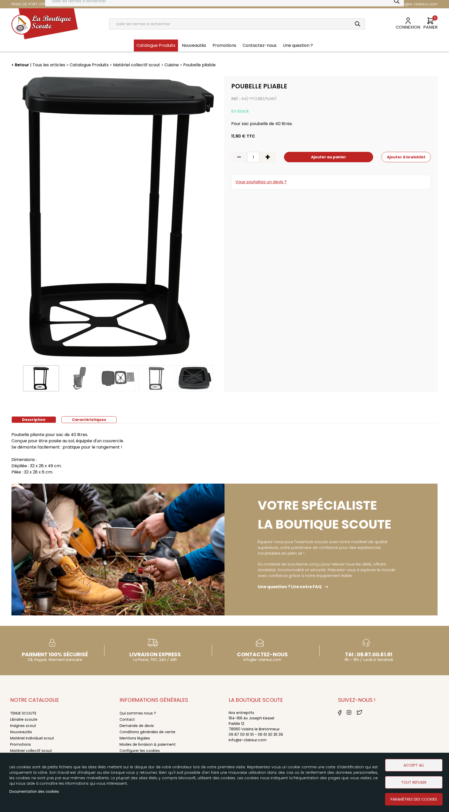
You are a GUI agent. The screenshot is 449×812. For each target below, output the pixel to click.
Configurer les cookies (140, 750)
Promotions (20, 744)
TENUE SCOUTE (23, 713)
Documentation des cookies (34, 791)
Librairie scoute (23, 719)
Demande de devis (137, 725)
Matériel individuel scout (32, 738)
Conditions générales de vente (147, 732)
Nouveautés (21, 732)
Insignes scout (23, 725)
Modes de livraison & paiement (148, 744)
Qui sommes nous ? (138, 713)
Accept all (414, 765)
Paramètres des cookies (414, 799)
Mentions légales (135, 738)
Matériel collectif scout (31, 750)
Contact (127, 719)
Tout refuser (413, 782)
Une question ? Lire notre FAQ (289, 587)
